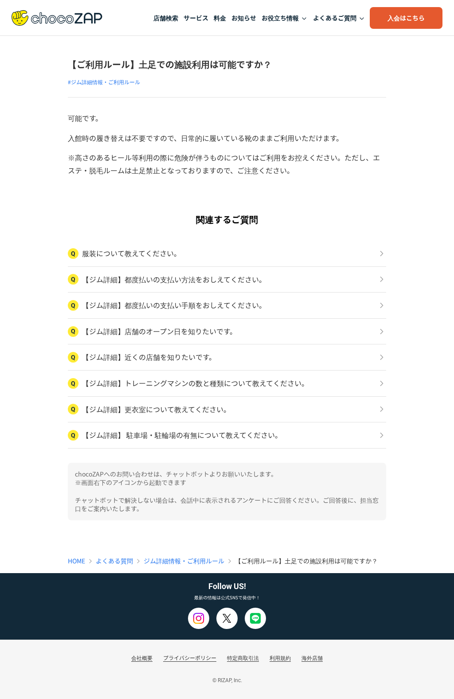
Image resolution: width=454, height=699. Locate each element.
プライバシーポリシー (189, 657)
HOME (76, 560)
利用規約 (280, 657)
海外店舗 (312, 657)
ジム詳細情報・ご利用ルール (184, 560)
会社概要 (142, 657)
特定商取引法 (243, 657)
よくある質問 (114, 560)
